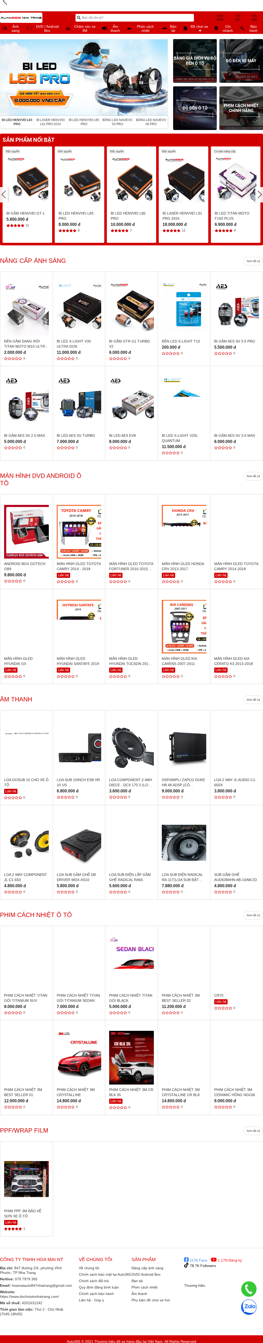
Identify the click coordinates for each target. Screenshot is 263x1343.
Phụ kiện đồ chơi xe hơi (151, 1300)
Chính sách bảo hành (96, 1294)
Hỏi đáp (254, 17)
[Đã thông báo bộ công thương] (204, 1279)
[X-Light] (217, 1316)
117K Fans (198, 1260)
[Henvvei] (194, 1325)
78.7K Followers (202, 1266)
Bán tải (137, 1281)
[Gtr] (240, 1316)
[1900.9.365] (249, 1289)
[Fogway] (217, 1333)
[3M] (217, 1325)
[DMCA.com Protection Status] (215, 1293)
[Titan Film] (240, 1325)
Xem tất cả (253, 261)
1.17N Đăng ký (229, 1260)
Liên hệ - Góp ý (91, 1300)
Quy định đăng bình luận (99, 1287)
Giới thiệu (220, 17)
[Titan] (194, 1316)
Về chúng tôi (89, 1268)
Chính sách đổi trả (94, 1281)
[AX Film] (194, 1333)
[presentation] (4, 77)
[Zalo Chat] (249, 1307)
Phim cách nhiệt (144, 1287)
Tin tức (238, 17)
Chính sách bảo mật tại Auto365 (105, 1274)
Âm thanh (139, 1294)
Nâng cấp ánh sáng (147, 1268)
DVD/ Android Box (146, 1274)
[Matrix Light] (240, 1333)
